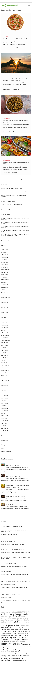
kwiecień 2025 (4, 284)
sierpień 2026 (4, 249)
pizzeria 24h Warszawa (17, 642)
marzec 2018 (4, 410)
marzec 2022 (4, 327)
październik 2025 (5, 269)
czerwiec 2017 (5, 423)
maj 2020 (3, 383)
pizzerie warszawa (18, 646)
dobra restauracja (16, 620)
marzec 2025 (4, 287)
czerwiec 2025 (5, 279)
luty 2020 (3, 390)
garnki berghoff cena (14, 622)
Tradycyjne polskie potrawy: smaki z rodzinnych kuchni (16, 581)
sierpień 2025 (4, 274)
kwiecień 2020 (4, 385)
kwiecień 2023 (4, 320)
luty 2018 (3, 413)
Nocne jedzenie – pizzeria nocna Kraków (11, 204)
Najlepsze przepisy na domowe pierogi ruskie (13, 549)
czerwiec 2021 (5, 350)
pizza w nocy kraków (20, 635)
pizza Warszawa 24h (7, 635)
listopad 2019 (4, 395)
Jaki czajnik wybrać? (6, 597)
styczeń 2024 (4, 307)
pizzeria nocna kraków (11, 643)
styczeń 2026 (4, 262)
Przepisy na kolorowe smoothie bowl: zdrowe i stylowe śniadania (13, 570)
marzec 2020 (4, 388)
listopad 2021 (4, 337)
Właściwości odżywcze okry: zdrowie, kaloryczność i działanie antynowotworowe (15, 235)
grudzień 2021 (5, 335)
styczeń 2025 (4, 292)
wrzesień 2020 (4, 373)
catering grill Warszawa (19, 616)
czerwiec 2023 (5, 315)
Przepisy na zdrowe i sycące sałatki (10, 594)
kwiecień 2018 (4, 408)
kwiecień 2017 (4, 428)
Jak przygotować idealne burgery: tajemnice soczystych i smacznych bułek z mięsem (13, 545)
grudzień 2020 (5, 365)
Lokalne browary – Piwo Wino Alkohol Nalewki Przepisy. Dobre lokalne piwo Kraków (15, 79)
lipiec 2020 (4, 378)
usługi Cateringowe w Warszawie (15, 656)
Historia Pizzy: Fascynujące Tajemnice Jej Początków (15, 587)
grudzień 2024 (5, 295)
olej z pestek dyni (12, 626)
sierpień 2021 (4, 345)
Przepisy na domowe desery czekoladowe (12, 578)
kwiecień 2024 (4, 302)
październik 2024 (5, 297)
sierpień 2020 (4, 375)
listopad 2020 (4, 367)
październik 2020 (5, 370)
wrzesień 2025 (4, 272)
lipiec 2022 (4, 322)
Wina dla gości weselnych (19, 660)
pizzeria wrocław (9, 646)
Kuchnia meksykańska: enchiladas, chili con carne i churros (14, 196)
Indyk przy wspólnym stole (8, 541)
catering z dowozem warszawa (12, 618)
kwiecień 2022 (4, 325)
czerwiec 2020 (5, 380)
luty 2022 (3, 330)
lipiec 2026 (4, 252)
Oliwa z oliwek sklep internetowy (19, 628)
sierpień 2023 (4, 312)
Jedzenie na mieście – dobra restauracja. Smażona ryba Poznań (16, 162)
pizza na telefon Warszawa (11, 631)
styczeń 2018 (4, 415)
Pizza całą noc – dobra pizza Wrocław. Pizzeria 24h (15, 39)
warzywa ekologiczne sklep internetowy (12, 659)
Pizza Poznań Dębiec (26, 633)
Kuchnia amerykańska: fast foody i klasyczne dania (14, 574)
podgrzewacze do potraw (17, 648)
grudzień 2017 (5, 418)
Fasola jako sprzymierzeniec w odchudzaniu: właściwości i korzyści (18, 464)
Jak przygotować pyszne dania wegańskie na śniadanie (15, 192)
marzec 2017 (4, 430)
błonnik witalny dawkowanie (18, 614)
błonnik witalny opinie (6, 616)
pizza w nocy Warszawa (11, 637)
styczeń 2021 (4, 362)
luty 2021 (3, 360)
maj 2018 (3, 405)
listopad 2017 (4, 420)
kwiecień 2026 (4, 257)
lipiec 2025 (4, 277)
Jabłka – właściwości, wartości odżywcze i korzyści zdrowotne (15, 219)
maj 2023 (3, 317)
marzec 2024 (4, 305)
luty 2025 (3, 289)
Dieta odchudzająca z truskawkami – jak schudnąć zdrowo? (15, 227)
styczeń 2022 (4, 332)
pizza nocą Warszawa (15, 633)
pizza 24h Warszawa (24, 629)
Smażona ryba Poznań (10, 652)
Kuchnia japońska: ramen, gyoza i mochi (11, 188)
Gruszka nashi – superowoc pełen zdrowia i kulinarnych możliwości (17, 486)
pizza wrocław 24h (12, 639)
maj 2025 (3, 282)
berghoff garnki (13, 612)
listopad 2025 (4, 267)
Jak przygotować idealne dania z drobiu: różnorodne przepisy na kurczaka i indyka (15, 553)
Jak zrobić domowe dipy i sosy (9, 534)
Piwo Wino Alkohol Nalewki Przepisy (10, 629)
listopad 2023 (4, 310)
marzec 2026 (4, 259)
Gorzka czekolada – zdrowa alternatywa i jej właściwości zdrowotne (18, 475)
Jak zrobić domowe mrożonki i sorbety (11, 538)
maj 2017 (3, 425)
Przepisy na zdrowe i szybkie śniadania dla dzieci (14, 566)
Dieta (2, 448)
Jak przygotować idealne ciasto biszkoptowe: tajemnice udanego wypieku (13, 200)
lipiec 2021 (4, 347)
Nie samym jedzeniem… (7, 454)
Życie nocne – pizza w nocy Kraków (15, 496)
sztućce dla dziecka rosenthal (18, 654)
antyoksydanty (4, 612)
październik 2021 (5, 340)
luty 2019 (3, 400)
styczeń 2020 (4, 393)
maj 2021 (3, 352)
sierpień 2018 (4, 403)
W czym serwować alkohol (8, 584)
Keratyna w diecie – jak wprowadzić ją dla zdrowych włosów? (15, 223)
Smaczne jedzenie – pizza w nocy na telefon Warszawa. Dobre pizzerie (15, 558)
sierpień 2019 (4, 398)
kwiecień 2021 (4, 355)
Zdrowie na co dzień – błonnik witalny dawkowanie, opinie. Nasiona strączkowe (16, 121)
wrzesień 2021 (4, 342)
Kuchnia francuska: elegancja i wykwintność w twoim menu (15, 601)
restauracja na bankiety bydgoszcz (12, 650)
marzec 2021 (4, 357)
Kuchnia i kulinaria (6, 36)
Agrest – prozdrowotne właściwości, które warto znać (15, 231)
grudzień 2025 (5, 264)
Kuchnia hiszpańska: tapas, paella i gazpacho (13, 526)
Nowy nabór (9, 504)
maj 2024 (3, 300)
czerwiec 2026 (5, 254)
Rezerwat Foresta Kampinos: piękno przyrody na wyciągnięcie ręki (14, 531)
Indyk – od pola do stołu (7, 591)
